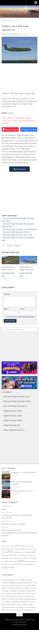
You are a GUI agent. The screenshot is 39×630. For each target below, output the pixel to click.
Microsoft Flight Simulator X (15, 406)
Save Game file (21, 585)
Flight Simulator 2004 (10, 20)
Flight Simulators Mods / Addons (14, 619)
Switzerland (14, 564)
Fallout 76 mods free (10, 599)
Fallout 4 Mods (22, 604)
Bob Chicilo (20, 546)
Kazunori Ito (13, 558)
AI (6, 546)
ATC (9, 546)
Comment (7, 294)
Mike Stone (17, 245)
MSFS (21, 561)
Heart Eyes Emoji (8, 604)
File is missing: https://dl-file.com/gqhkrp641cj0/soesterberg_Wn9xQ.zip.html (19, 532)
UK (18, 564)
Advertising (16, 624)
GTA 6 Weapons (19, 593)
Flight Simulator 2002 (13, 416)
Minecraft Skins (8, 610)
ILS (18, 555)
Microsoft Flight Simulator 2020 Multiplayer (20, 229)
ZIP (13, 567)
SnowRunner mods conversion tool (19, 596)
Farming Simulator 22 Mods (18, 588)
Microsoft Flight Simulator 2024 (17, 396)
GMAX (23, 552)
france (34, 549)
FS (3, 552)
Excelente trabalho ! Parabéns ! (14, 524)
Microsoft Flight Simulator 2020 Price (17, 235)
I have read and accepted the (20, 317)
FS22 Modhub (21, 580)
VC (6, 567)
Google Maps (5, 555)
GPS (10, 555)
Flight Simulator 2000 (13, 420)
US (34, 564)
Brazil (26, 546)
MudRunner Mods (16, 583)
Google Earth (31, 552)
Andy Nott (9, 245)
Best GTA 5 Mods (28, 602)
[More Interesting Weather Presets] (6, 484)
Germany (18, 552)
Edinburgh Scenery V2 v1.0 (22, 491)
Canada (30, 546)
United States (28, 564)
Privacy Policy (29, 317)
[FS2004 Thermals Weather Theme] (10, 260)
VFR (9, 568)
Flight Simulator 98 (12, 425)
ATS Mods (20, 607)
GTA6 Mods (15, 602)
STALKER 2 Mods (24, 591)
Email (22, 309)
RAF (3, 564)
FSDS (5, 552)
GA (14, 552)
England (17, 549)
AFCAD (3, 546)
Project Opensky (33, 561)
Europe (21, 549)
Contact (23, 624)
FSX (10, 552)
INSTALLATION (25, 555)
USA (3, 568)
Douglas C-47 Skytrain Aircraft (24, 472)
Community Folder (8, 549)
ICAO (15, 555)
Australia (13, 546)
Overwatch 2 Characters (24, 610)
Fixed (4, 509)
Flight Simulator (29, 549)
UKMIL (22, 564)
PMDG (26, 561)
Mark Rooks (20, 558)
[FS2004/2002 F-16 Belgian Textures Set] (28, 260)
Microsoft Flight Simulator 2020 (17, 401)
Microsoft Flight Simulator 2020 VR (17, 232)
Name (6, 309)
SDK (5, 564)
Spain (8, 564)
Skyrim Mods (30, 607)
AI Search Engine (8, 580)
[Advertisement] (19, 77)
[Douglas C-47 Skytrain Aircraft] (6, 475)
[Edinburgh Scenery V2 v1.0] (6, 494)
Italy (31, 555)
